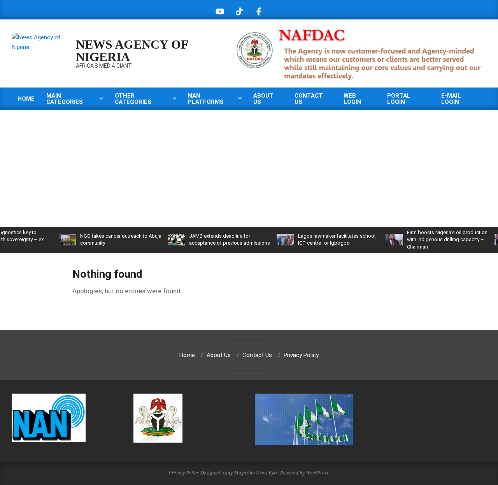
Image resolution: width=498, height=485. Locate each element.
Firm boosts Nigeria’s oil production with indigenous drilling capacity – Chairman (435, 239)
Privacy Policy (183, 472)
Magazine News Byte (256, 472)
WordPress (317, 472)
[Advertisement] (249, 168)
